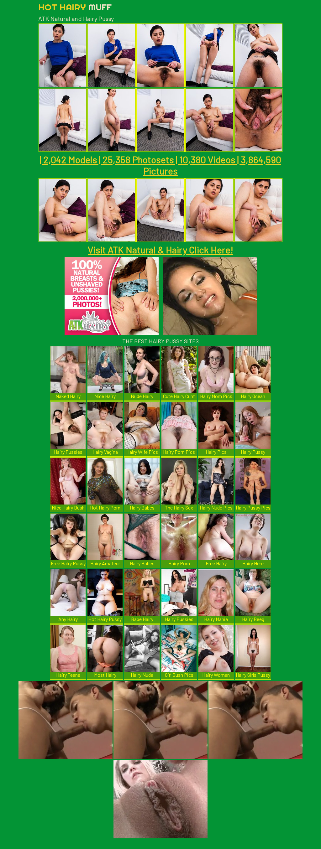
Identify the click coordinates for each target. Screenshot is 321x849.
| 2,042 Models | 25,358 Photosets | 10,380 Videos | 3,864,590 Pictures (160, 165)
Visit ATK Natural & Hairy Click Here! (160, 249)
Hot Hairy (75, 7)
